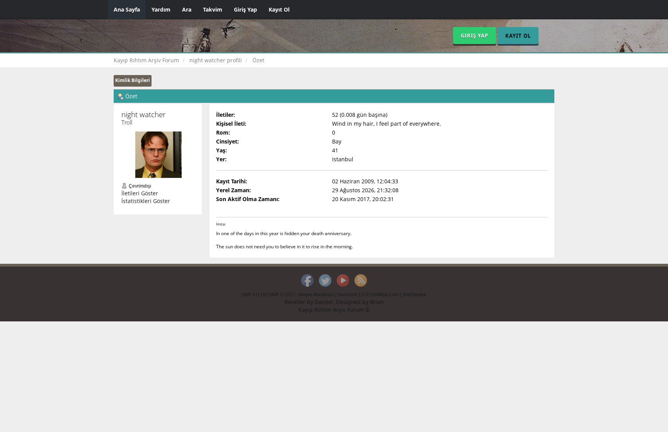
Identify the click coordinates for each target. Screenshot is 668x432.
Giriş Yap (245, 9)
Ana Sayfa (127, 9)
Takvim (212, 9)
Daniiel (324, 302)
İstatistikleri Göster (145, 201)
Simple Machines (316, 294)
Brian (377, 302)
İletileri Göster (139, 193)
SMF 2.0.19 (254, 294)
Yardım (161, 9)
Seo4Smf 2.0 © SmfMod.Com (368, 294)
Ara (186, 9)
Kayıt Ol (279, 9)
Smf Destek (414, 294)
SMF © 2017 (282, 294)
